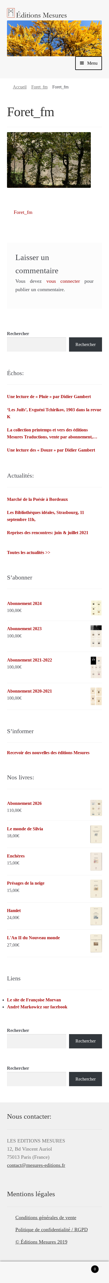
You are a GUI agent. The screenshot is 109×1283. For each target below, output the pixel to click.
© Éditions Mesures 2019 (41, 1242)
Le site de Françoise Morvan (34, 999)
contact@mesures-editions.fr (36, 1165)
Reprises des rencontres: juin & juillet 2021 (47, 532)
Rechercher (18, 333)
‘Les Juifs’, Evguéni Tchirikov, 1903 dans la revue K (54, 413)
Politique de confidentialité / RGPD (51, 1229)
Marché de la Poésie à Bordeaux (37, 499)
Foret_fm (39, 87)
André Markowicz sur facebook (37, 1006)
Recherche (54, 1272)
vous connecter (63, 281)
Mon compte (18, 1272)
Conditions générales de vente (45, 1217)
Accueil (20, 87)
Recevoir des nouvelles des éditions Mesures (48, 752)
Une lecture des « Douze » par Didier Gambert (51, 450)
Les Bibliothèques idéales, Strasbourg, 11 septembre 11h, (45, 516)
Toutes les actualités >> (28, 552)
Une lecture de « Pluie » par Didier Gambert (49, 396)
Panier (84, 1267)
